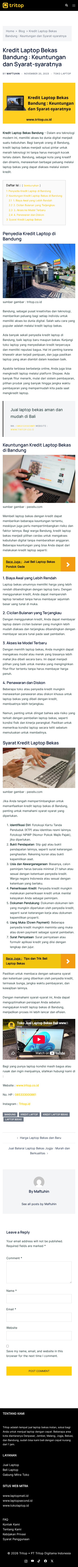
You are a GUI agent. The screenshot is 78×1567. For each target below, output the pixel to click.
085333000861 (25, 426)
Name (11, 1290)
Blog (22, 31)
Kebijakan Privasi (14, 1534)
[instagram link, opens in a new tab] (25, 1561)
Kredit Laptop (29, 1114)
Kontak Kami (11, 1524)
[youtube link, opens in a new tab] (32, 1561)
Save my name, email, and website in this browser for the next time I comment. (34, 1353)
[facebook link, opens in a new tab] (45, 1561)
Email (11, 1309)
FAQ (5, 1519)
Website (11, 1328)
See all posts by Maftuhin (39, 1204)
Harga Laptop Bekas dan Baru (40, 1138)
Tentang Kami (12, 1529)
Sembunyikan (31, 185)
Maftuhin (13, 73)
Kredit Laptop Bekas (55, 1114)
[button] (66, 5)
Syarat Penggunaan (16, 1539)
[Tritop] (13, 5)
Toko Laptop (62, 73)
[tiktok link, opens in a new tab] (39, 1561)
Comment (14, 1258)
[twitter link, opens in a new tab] (52, 1561)
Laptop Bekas (13, 1119)
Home (10, 31)
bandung (10, 1114)
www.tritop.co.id (22, 429)
